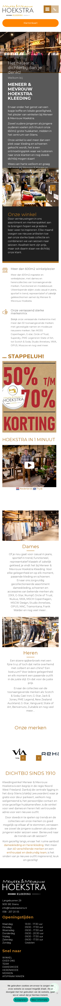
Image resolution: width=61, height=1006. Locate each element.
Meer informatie (39, 1000)
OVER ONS (8, 960)
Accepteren (21, 1000)
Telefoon (55, 9)
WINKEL (7, 957)
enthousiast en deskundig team (27, 852)
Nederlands (25, 488)
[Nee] (57, 993)
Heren (30, 653)
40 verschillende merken (28, 848)
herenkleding (35, 845)
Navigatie (47, 9)
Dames (30, 546)
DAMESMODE (10, 967)
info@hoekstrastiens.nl (14, 908)
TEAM (5, 963)
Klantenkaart (31, 23)
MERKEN (7, 973)
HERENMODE (10, 970)
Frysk (39, 488)
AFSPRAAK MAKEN (13, 976)
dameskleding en (15, 845)
